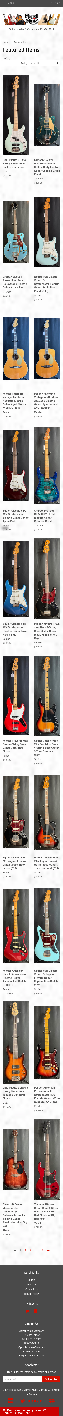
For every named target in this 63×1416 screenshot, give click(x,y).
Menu (10, 3)
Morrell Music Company (36, 1389)
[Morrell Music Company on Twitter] (27, 1311)
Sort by (7, 58)
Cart (57, 3)
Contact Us (31, 1289)
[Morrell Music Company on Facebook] (36, 1311)
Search (32, 1279)
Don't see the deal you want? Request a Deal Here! (24, 1411)
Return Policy (31, 1293)
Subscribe (51, 1379)
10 (42, 1250)
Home (5, 41)
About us (31, 1284)
